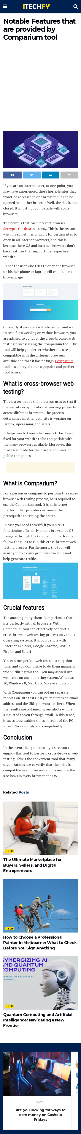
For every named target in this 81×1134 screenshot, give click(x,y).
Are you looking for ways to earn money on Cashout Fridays (40, 1114)
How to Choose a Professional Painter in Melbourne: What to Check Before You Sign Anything (40, 943)
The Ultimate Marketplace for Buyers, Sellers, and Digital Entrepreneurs (32, 865)
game (40, 1102)
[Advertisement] (40, 87)
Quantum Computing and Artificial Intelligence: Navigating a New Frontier (37, 1020)
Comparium (64, 360)
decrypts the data (17, 228)
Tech (9, 851)
